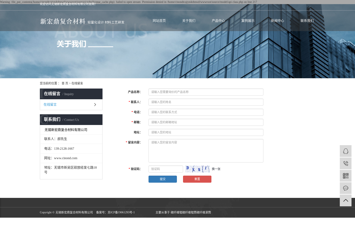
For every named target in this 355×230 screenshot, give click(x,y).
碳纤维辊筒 (189, 212)
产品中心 (218, 20)
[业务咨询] (346, 151)
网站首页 (159, 20)
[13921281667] (346, 163)
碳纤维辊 (176, 212)
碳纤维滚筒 (204, 212)
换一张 (216, 168)
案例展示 (248, 20)
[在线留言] (346, 188)
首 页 (65, 83)
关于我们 (188, 20)
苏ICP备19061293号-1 (121, 212)
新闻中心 (277, 20)
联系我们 (307, 20)
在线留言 (50, 104)
